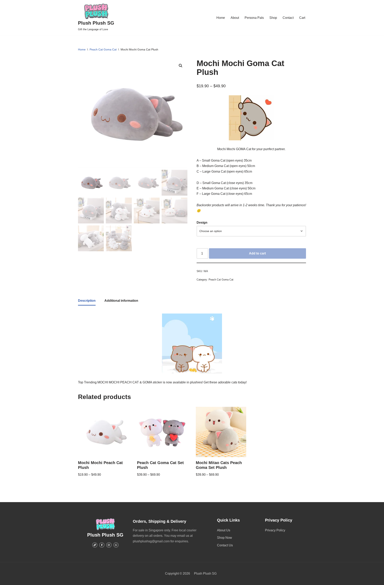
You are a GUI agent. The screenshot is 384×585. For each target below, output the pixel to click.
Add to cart (257, 253)
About (235, 17)
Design (202, 222)
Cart (302, 17)
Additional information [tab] (121, 300)
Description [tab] (87, 300)
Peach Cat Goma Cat (103, 49)
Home (220, 17)
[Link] (94, 545)
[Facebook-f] (101, 545)
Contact (288, 17)
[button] (180, 65)
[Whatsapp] (116, 545)
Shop (273, 17)
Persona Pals (254, 17)
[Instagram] (108, 545)
